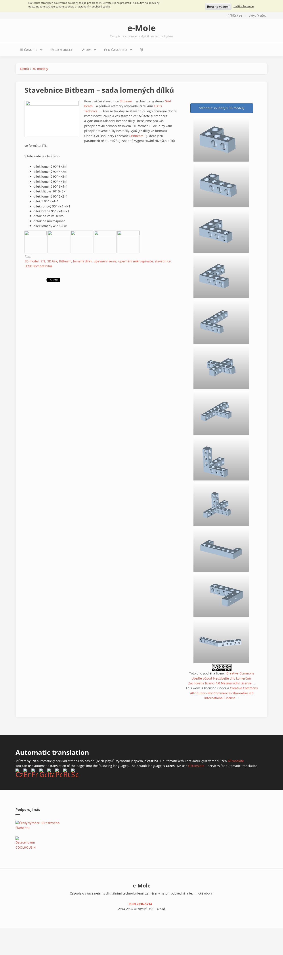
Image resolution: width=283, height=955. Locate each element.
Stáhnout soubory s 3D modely (221, 108)
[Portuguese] (58, 772)
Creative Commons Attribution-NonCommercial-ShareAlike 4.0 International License (224, 693)
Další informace (243, 6)
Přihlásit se (235, 15)
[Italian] (50, 772)
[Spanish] (74, 772)
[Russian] (66, 772)
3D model (32, 261)
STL (43, 261)
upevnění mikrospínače (135, 261)
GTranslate (237, 761)
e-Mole (141, 28)
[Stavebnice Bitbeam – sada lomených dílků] (36, 242)
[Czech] (19, 772)
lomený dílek (82, 261)
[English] (27, 772)
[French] (34, 772)
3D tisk (52, 261)
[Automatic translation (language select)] (142, 50)
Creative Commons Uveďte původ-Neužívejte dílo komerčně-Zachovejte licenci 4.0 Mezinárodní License (221, 678)
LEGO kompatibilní (38, 266)
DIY (84, 51)
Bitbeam (127, 101)
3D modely (64, 50)
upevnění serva (105, 261)
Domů (24, 69)
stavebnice (163, 261)
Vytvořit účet (257, 15)
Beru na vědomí (218, 6)
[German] (42, 772)
